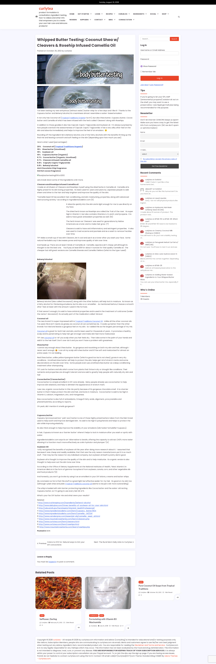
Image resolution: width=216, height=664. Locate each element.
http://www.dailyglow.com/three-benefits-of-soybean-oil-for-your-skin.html (73, 505)
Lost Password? (156, 85)
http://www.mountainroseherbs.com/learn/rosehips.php (64, 527)
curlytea (46, 8)
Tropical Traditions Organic (73, 117)
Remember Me (149, 71)
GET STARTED (83, 14)
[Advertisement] (51, 217)
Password (144, 59)
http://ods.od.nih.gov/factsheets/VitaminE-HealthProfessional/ (67, 508)
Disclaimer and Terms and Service (150, 645)
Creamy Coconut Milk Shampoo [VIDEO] (158, 232)
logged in (52, 561)
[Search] (179, 17)
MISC (111, 20)
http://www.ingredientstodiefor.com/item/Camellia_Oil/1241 (65, 513)
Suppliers (84, 20)
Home (72, 14)
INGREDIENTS (138, 14)
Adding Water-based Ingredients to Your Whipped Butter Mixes (157, 277)
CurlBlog (94, 616)
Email (142, 141)
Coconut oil (42, 331)
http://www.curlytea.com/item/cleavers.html (59, 521)
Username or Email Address (152, 50)
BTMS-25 (158, 265)
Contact (98, 20)
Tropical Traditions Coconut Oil (89, 321)
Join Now (144, 85)
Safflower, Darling (48, 619)
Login (97, 14)
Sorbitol (158, 180)
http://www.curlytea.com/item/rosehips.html (59, 524)
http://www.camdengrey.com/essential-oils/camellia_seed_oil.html (69, 516)
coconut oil (49, 337)
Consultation (125, 20)
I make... (143, 150)
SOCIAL (153, 14)
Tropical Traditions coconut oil (78, 483)
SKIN (48, 531)
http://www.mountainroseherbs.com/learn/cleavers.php (64, 519)
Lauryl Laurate (160, 198)
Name (142, 132)
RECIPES (109, 14)
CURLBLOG (122, 14)
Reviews (73, 20)
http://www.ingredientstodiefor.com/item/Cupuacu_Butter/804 (67, 510)
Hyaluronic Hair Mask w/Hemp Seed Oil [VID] (158, 208)
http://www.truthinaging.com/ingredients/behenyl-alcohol (64, 502)
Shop (164, 14)
